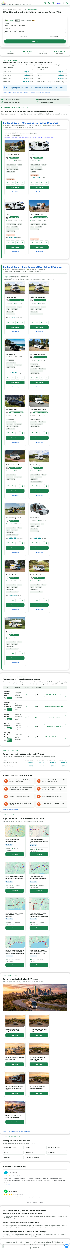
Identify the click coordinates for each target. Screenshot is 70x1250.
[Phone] (49, 3)
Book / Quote (15, 187)
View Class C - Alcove (54, 717)
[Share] (17, 183)
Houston (7, 1152)
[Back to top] (3, 1246)
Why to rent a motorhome (42, 1242)
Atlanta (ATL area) (10, 1147)
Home (4, 9)
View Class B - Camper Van (54, 695)
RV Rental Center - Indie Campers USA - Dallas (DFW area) (32, 267)
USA (20, 9)
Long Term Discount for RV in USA (19, 796)
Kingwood (29, 1152)
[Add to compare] (13, 183)
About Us (28, 1242)
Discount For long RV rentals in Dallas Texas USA (20, 804)
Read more (7, 1184)
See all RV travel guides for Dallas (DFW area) (16, 1131)
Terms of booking (60, 1245)
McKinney (51, 1152)
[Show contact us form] (45, 3)
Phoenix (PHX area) (32, 1158)
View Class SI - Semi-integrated (54, 706)
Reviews (6, 1245)
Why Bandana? (58, 1242)
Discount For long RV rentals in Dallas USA (53, 804)
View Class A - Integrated (54, 726)
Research (15, 1245)
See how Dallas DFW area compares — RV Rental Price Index (19, 92)
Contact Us (35, 1248)
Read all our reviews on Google (35, 1202)
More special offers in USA (10, 809)
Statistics (24, 1245)
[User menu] (67, 3)
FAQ (21, 1242)
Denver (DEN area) (54, 1147)
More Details (15, 192)
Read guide (15, 1035)
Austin (28, 1147)
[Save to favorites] (8, 183)
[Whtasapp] (53, 3)
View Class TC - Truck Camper (54, 737)
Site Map (49, 1245)
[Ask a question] (22, 183)
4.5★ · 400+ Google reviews (12, 99)
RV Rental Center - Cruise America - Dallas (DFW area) (30, 123)
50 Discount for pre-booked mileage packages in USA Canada (20, 780)
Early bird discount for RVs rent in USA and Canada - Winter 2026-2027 (53, 788)
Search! (35, 41)
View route (15, 854)
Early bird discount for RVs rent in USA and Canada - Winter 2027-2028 (20, 788)
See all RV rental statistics (43, 92)
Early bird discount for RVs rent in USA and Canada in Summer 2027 (53, 780)
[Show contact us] (66, 1246)
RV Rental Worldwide (12, 9)
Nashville (7, 1158)
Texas (24, 9)
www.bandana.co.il (11, 1242)
